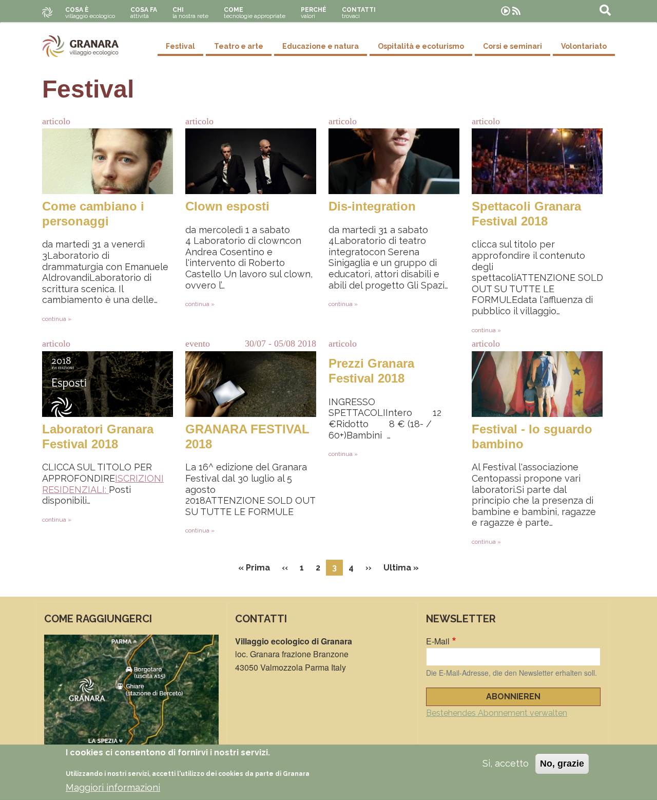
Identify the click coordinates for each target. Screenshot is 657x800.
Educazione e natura (320, 46)
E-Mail (438, 641)
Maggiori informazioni (113, 787)
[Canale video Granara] (505, 11)
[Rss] (516, 11)
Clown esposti (227, 206)
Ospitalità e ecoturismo (421, 46)
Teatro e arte (238, 46)
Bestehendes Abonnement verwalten (496, 713)
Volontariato (584, 46)
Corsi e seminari (512, 46)
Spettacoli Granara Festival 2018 (526, 213)
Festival (180, 46)
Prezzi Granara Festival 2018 (371, 370)
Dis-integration (372, 206)
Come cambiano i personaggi (93, 213)
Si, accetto (505, 763)
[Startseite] (80, 46)
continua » (56, 318)
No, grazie (562, 763)
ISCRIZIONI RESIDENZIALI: (103, 484)
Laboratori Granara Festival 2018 (97, 436)
